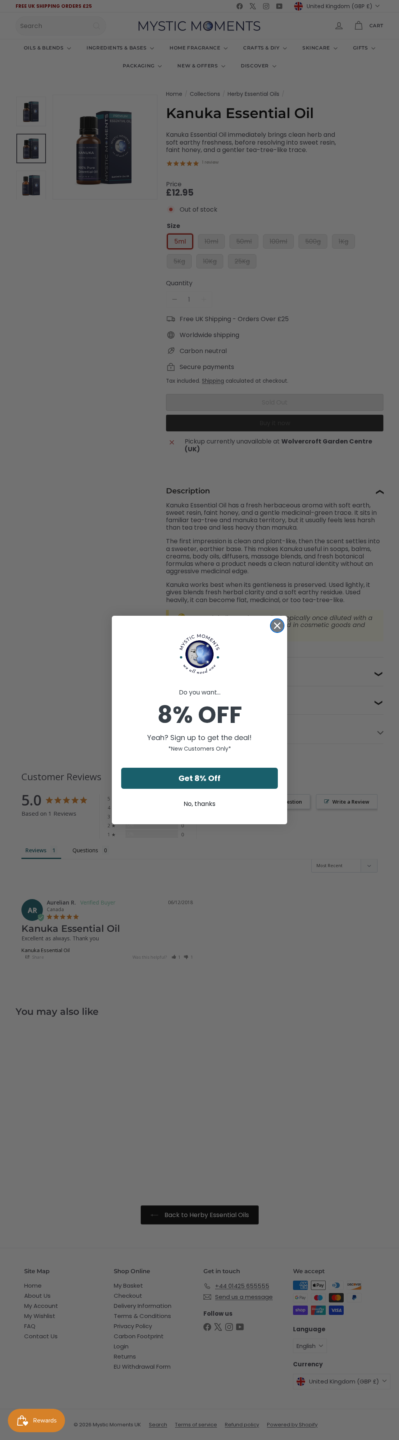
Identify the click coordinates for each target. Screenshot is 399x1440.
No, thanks (199, 803)
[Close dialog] (277, 626)
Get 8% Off (199, 778)
